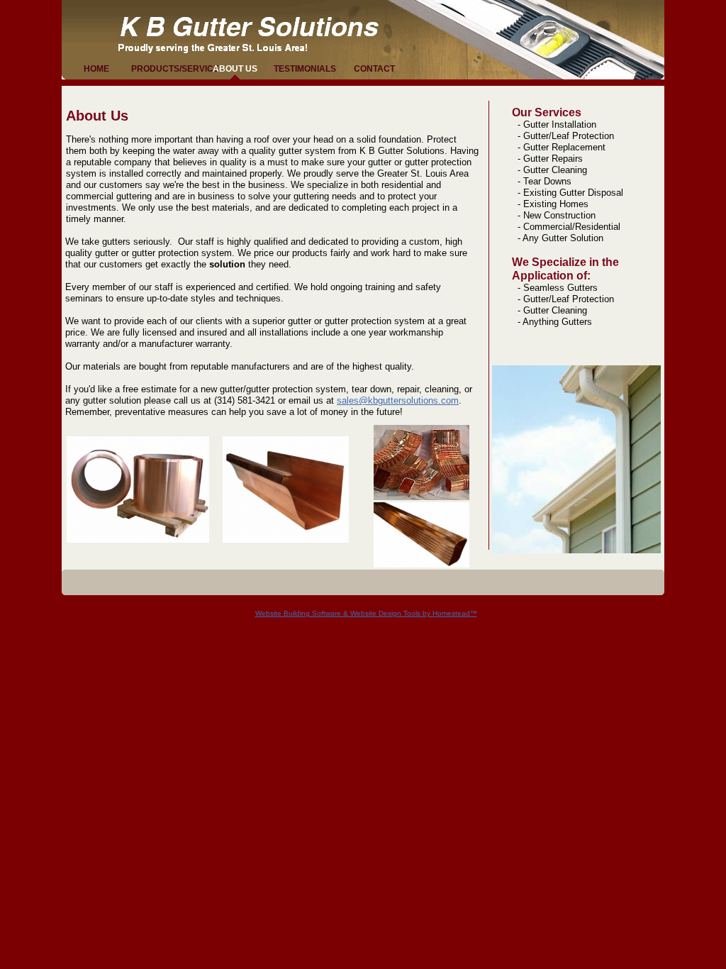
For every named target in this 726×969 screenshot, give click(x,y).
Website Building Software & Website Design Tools (337, 613)
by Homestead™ (448, 613)
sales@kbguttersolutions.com (398, 400)
